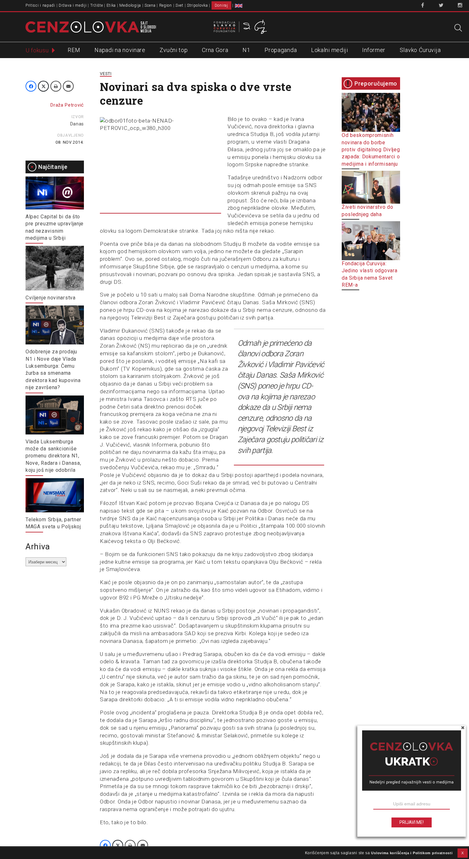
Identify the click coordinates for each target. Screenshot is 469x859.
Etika (111, 5)
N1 (246, 50)
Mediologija (130, 5)
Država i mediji (73, 5)
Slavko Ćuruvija (420, 50)
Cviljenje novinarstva (51, 298)
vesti (106, 73)
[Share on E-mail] (68, 86)
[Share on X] (43, 86)
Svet (179, 5)
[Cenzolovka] (91, 26)
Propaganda (280, 50)
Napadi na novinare (119, 50)
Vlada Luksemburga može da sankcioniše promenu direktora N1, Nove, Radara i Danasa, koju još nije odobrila (53, 456)
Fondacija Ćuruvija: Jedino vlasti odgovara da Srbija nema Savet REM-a (369, 274)
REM (74, 50)
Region (165, 5)
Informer (373, 50)
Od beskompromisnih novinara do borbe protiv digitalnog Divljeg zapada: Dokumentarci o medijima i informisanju (371, 149)
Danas (77, 123)
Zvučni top (174, 50)
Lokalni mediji (329, 50)
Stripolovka (197, 5)
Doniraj (221, 5)
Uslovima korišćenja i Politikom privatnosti (411, 853)
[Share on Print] (55, 86)
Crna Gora (215, 50)
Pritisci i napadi (40, 5)
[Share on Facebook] (31, 86)
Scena (150, 5)
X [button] (462, 853)
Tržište (96, 5)
